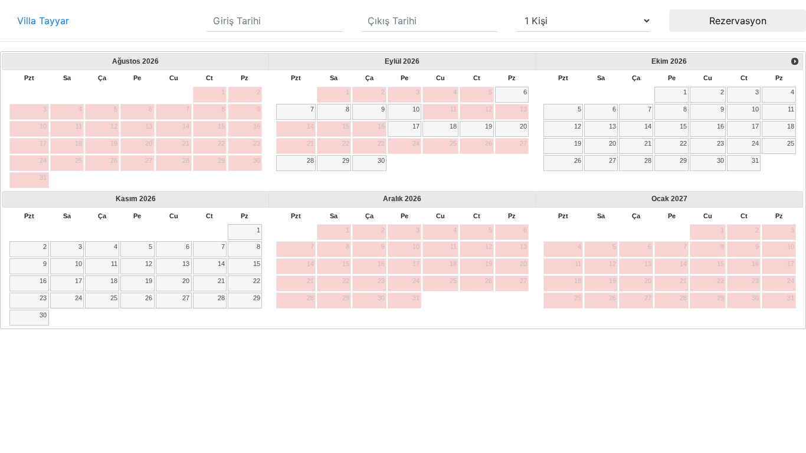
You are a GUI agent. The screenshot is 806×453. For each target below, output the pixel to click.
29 (345, 160)
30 (381, 160)
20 (523, 126)
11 (791, 109)
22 (683, 143)
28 (310, 160)
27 (612, 160)
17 (416, 126)
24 (755, 143)
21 (647, 143)
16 (720, 126)
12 (577, 126)
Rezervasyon (737, 21)
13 (612, 126)
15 (683, 126)
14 (647, 126)
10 (416, 109)
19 (488, 126)
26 (577, 160)
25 (790, 143)
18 (453, 126)
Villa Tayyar (43, 21)
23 (720, 143)
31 (755, 160)
